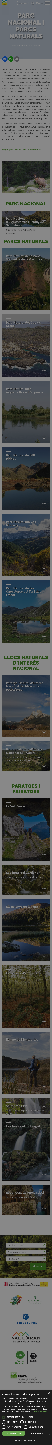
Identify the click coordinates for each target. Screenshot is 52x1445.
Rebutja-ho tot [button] (38, 1433)
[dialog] (26, 1417)
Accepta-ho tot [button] (13, 1433)
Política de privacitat (39, 1411)
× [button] (49, 1393)
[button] (26, 1440)
